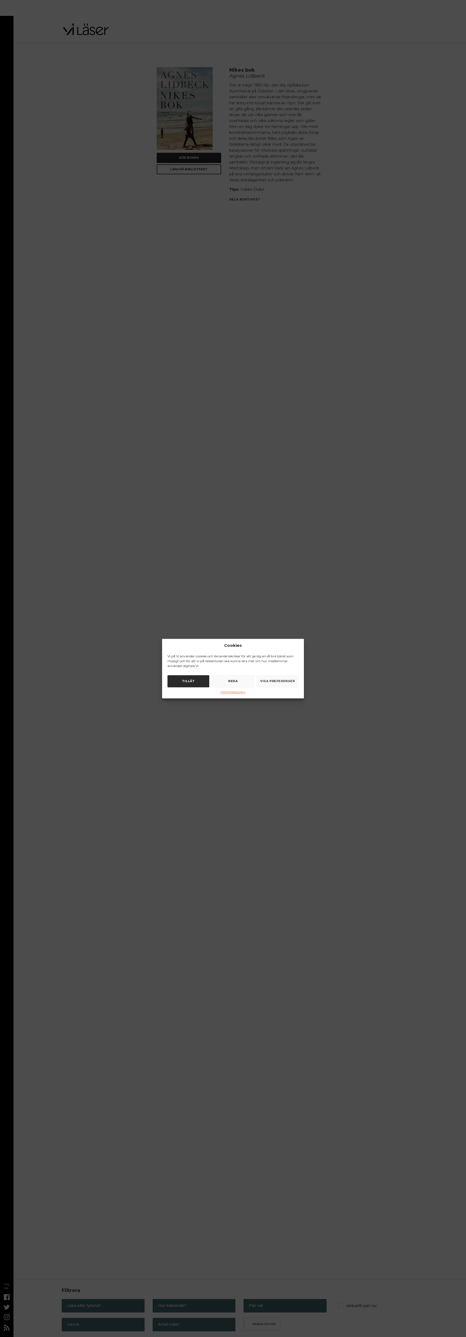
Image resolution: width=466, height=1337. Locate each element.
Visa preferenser (277, 681)
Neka (233, 681)
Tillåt (188, 681)
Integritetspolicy (233, 692)
